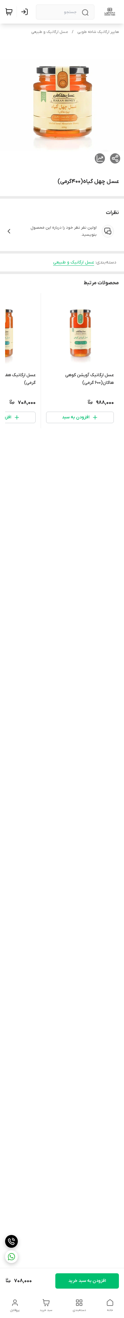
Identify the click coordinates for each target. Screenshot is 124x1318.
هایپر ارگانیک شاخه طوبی (98, 31)
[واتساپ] (11, 1256)
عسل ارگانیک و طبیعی (49, 31)
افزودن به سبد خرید (87, 1281)
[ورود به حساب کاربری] (26, 12)
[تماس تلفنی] (11, 1241)
